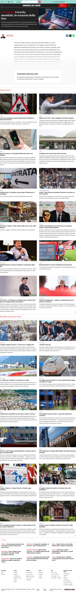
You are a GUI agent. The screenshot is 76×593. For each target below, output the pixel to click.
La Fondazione (67, 573)
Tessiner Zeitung (67, 581)
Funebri (15, 581)
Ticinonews (66, 579)
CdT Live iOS (54, 572)
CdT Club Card (17, 576)
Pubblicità (16, 574)
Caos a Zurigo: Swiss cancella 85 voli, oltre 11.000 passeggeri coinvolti (11, 553)
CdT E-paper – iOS (55, 576)
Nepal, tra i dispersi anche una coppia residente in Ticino (11, 560)
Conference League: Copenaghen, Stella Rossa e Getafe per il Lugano (62, 551)
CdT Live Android (54, 574)
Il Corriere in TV (29, 578)
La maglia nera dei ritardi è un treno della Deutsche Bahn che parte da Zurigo (38, 558)
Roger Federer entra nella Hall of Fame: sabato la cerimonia (62, 545)
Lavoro (15, 579)
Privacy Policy (38, 590)
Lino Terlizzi (9, 35)
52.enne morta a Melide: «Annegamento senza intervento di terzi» (63, 558)
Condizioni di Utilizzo (68, 583)
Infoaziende (28, 579)
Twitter (40, 576)
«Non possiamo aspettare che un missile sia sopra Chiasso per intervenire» (12, 545)
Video (2, 572)
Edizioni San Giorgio (30, 576)
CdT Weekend (29, 572)
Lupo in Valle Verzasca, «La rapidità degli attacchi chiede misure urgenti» (38, 551)
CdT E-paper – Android (56, 578)
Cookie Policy (44, 590)
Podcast (3, 574)
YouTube (40, 578)
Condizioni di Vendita (68, 584)
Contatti (15, 572)
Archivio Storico (29, 574)
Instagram (41, 574)
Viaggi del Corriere (18, 578)
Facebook (41, 572)
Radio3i (65, 577)
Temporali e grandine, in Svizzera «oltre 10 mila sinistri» (38, 545)
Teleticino (66, 575)
